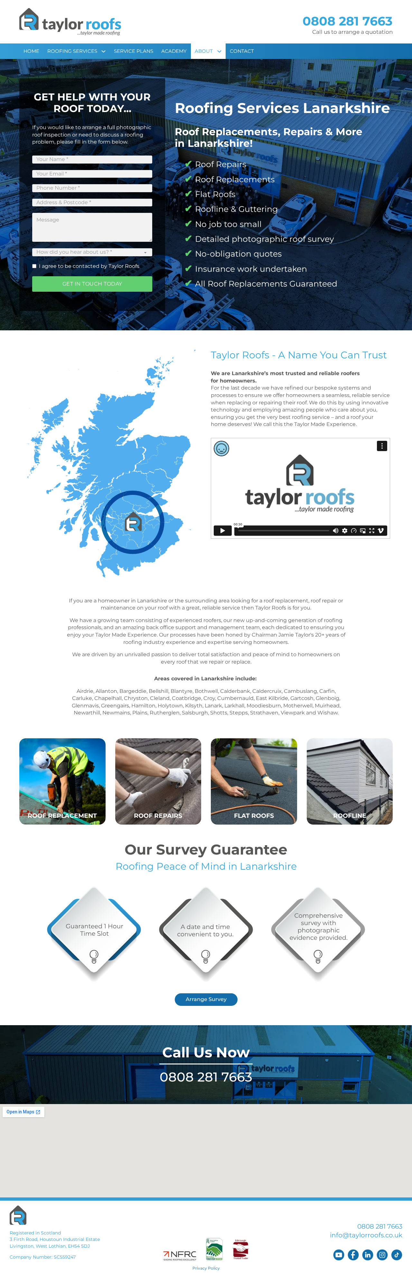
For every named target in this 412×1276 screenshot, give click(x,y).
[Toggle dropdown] (105, 51)
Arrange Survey (206, 999)
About (204, 51)
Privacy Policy (206, 1268)
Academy (174, 51)
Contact (242, 51)
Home (31, 51)
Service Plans (133, 51)
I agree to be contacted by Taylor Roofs (89, 266)
